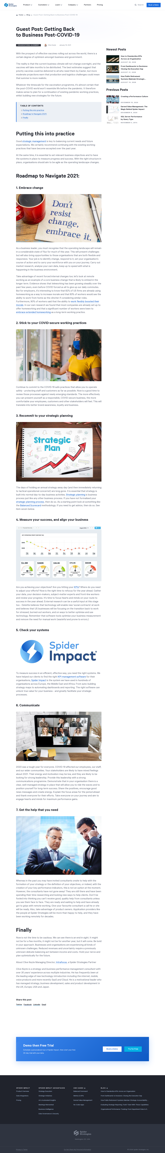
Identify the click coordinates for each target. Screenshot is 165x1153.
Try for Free (133, 1049)
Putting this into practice (33, 110)
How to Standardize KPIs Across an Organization (118, 1091)
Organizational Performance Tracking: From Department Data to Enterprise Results (125, 1109)
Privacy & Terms (22, 1150)
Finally (25, 118)
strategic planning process (30, 502)
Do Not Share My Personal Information (77, 1150)
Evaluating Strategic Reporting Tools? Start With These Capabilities (125, 1105)
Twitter (19, 1005)
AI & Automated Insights (47, 1100)
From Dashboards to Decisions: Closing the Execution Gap (121, 1096)
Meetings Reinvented (46, 1105)
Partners (87, 5)
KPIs (76, 587)
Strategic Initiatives (45, 1096)
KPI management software (72, 676)
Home (21, 15)
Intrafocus (61, 962)
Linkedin (36, 1005)
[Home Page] (10, 5)
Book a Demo (153, 5)
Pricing (100, 5)
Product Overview (22, 1091)
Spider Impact (38, 680)
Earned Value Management (83, 1100)
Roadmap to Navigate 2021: (35, 114)
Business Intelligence (46, 1109)
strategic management (34, 141)
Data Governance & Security (49, 1114)
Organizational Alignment (28, 45)
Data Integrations (22, 1096)
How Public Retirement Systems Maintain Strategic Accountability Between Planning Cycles (125, 1100)
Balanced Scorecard (30, 505)
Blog (28, 15)
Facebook (28, 1005)
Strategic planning (75, 494)
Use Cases (78, 1088)
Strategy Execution (45, 1091)
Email (44, 1005)
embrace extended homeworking (33, 312)
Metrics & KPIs (79, 1096)
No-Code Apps (79, 1105)
